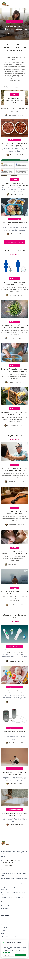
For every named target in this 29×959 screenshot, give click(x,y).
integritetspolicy (6, 952)
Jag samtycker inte (8, 955)
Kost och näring (14, 140)
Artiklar (4, 870)
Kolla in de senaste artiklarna (14, 242)
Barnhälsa (4, 930)
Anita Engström (5, 905)
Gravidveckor (4, 927)
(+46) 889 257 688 (8, 863)
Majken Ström (4, 911)
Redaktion (4, 902)
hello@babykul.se (7, 865)
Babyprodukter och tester (14, 22)
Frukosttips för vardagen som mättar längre (12, 897)
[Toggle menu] (26, 4)
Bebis (2, 933)
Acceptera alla (20, 955)
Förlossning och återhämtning (9, 936)
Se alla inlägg (14, 254)
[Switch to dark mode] (23, 3)
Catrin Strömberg (5, 908)
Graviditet (14, 94)
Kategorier (5, 915)
